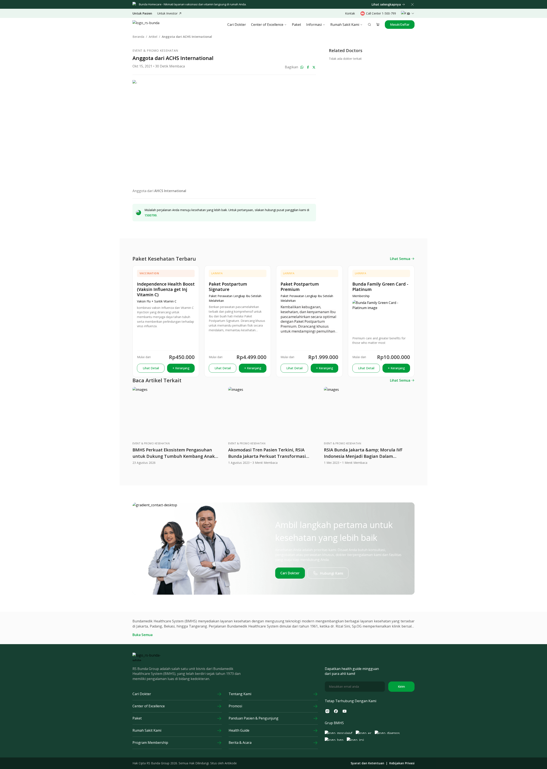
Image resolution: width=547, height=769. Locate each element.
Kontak (350, 13)
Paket (296, 24)
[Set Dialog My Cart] (378, 24)
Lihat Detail (151, 368)
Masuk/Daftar (399, 24)
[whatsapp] (302, 67)
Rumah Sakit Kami (344, 24)
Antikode (231, 763)
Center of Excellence (267, 24)
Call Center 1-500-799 (381, 13)
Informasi (314, 24)
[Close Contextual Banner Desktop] (412, 4)
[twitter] (314, 67)
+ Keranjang (181, 368)
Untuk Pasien (142, 13)
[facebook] (308, 67)
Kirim (401, 686)
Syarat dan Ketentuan (367, 763)
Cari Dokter (236, 24)
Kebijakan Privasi (402, 763)
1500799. (150, 215)
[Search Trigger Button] (369, 24)
